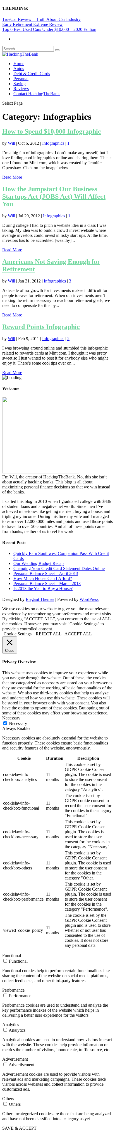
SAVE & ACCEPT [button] (19, 1128)
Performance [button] (13, 990)
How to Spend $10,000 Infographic (51, 131)
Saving (19, 83)
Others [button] (8, 1098)
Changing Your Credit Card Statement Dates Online (59, 568)
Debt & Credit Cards (31, 73)
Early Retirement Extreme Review (32, 24)
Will (11, 143)
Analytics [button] (10, 1024)
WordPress (89, 599)
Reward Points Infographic (41, 326)
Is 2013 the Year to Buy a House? (43, 588)
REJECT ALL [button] (49, 633)
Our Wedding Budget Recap (38, 563)
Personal (20, 78)
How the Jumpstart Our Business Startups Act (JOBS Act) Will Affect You (54, 196)
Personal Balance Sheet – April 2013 (45, 573)
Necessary (18, 723)
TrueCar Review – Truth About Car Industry (41, 19)
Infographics (53, 143)
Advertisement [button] (15, 1059)
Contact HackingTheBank (36, 93)
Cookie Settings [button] (18, 633)
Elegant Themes (40, 599)
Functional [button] (11, 955)
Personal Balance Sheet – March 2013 (47, 583)
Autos (18, 68)
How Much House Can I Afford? (42, 578)
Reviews (21, 88)
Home (18, 63)
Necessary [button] (11, 718)
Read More (12, 177)
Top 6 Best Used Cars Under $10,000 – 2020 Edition (49, 29)
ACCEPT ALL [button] (78, 633)
